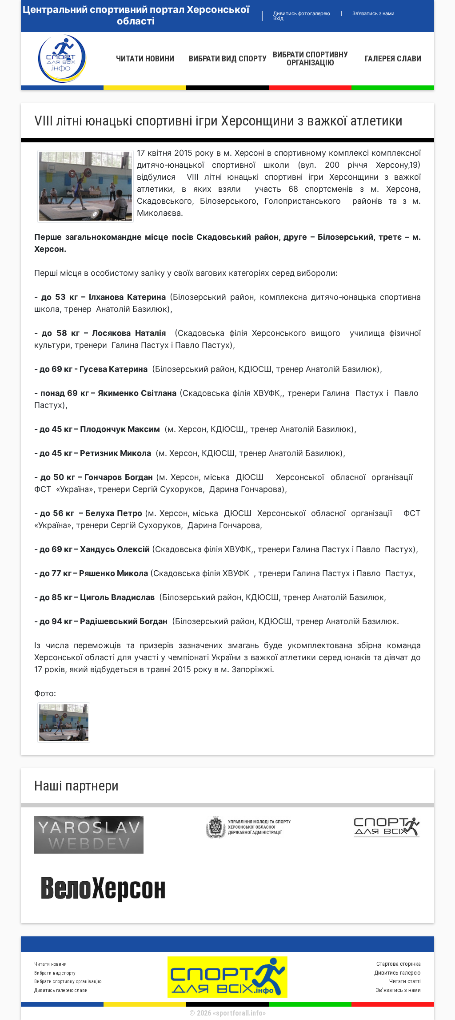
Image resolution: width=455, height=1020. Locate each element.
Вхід (278, 18)
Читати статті (405, 981)
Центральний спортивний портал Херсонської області (136, 15)
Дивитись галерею (397, 972)
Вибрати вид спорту (228, 58)
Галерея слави (393, 58)
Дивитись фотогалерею (301, 13)
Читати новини (145, 58)
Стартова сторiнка (398, 963)
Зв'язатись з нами (373, 13)
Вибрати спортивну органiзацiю (310, 58)
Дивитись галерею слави (61, 990)
